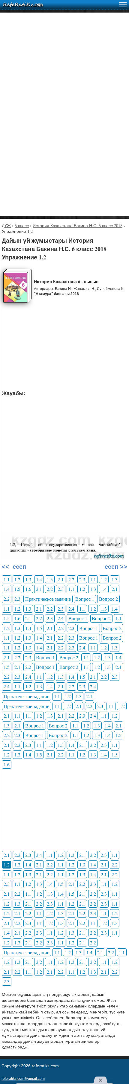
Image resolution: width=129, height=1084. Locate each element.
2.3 (82, 579)
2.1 (61, 579)
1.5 (50, 579)
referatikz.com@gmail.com (23, 1079)
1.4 (39, 579)
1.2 (17, 579)
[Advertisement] (64, 77)
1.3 (28, 579)
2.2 (71, 579)
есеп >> (115, 566)
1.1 (7, 579)
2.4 (71, 609)
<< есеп (14, 566)
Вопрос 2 (108, 599)
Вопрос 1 (84, 599)
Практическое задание (48, 599)
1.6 (28, 589)
